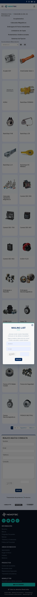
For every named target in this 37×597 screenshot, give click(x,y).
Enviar (18, 359)
